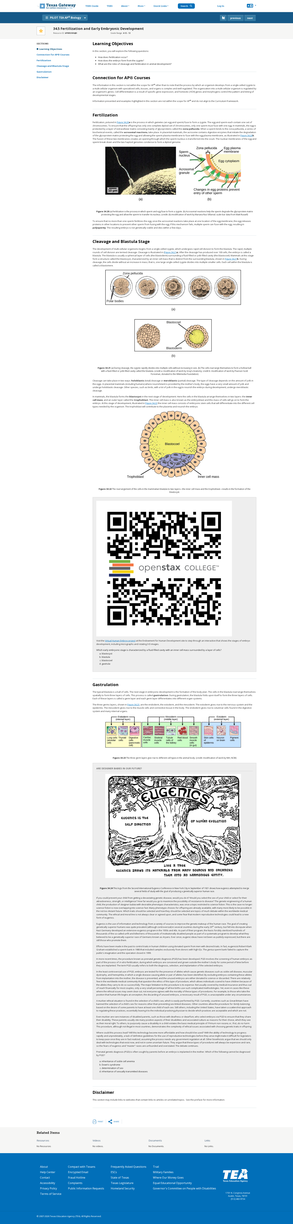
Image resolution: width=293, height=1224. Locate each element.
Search (185, 6)
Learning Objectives (50, 49)
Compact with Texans (81, 1167)
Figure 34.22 (151, 403)
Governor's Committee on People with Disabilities (184, 1188)
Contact (45, 1177)
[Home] (56, 6)
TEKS (110, 6)
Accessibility (47, 1183)
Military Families (163, 1172)
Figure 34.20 (123, 122)
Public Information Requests (86, 1188)
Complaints (75, 1183)
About (124, 6)
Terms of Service (50, 1194)
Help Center (47, 1172)
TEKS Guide (91, 6)
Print (100, 1121)
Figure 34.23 (133, 704)
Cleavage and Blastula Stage (53, 65)
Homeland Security (123, 1188)
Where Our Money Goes (168, 1177)
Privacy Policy (48, 1188)
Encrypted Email (78, 1172)
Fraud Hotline (76, 1177)
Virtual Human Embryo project (120, 640)
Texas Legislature (122, 1183)
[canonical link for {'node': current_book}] (223, 18)
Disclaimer (42, 77)
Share (116, 1121)
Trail (156, 1167)
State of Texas (120, 1177)
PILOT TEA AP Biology (65, 17)
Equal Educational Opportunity (172, 1183)
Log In (220, 6)
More (140, 6)
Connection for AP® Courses (53, 54)
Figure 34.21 (170, 252)
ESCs (114, 1172)
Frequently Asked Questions (128, 1167)
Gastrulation (44, 71)
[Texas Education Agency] (235, 1175)
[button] (251, 6)
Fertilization (44, 60)
